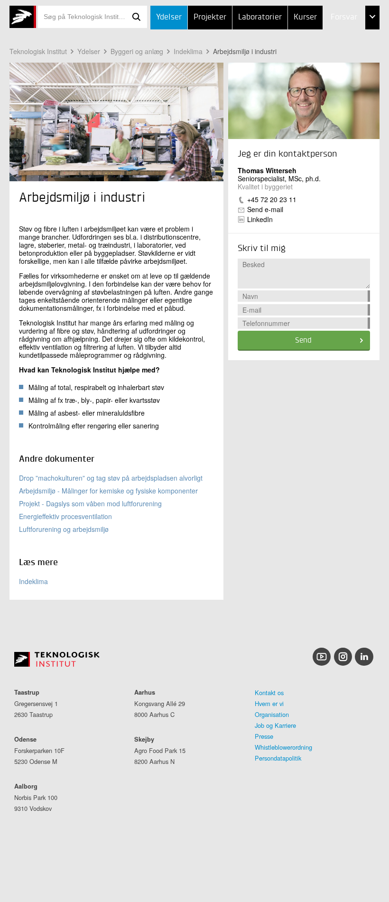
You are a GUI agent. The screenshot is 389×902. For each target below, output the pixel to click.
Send (303, 340)
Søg (136, 16)
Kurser (305, 17)
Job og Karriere (275, 725)
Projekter (210, 17)
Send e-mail (265, 209)
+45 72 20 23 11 (271, 199)
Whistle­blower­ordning (283, 747)
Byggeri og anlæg (137, 51)
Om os (322, 88)
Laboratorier (260, 17)
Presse (264, 736)
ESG (317, 65)
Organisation (272, 714)
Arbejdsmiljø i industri (245, 51)
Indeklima (188, 51)
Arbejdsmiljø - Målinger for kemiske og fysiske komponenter (108, 490)
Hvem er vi (269, 703)
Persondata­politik (278, 758)
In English (329, 112)
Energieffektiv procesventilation (65, 516)
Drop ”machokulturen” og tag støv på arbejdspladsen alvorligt (111, 478)
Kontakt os (269, 692)
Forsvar (344, 17)
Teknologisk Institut (38, 51)
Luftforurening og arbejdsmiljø (64, 529)
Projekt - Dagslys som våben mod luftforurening (90, 503)
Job (317, 41)
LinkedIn (260, 219)
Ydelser (169, 17)
